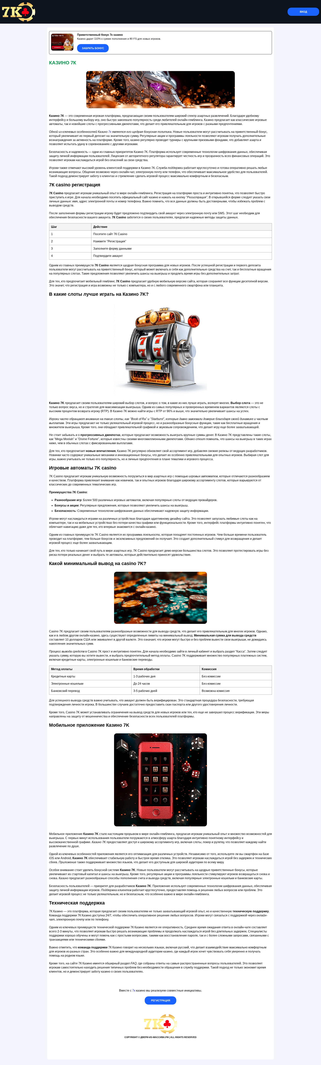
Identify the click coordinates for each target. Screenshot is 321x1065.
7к (109, 131)
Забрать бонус (93, 48)
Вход (303, 11)
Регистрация (160, 1000)
